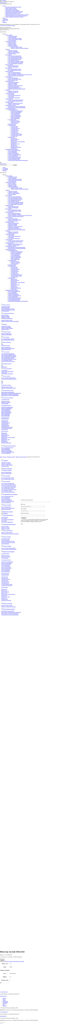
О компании (5, 19)
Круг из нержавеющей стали (14, 150)
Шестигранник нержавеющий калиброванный (18, 160)
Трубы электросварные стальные (15, 39)
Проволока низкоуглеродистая (14, 87)
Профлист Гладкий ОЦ (13, 92)
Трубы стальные (9, 35)
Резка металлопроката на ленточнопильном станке (16, 15)
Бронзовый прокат (12, 124)
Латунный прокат (12, 125)
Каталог (4, 456)
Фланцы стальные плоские (16, 47)
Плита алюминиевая (15, 117)
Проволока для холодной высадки (15, 85)
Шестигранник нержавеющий (14, 157)
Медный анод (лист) (15, 143)
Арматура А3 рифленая (13, 51)
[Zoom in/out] (4, 1022)
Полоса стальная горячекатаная (14, 79)
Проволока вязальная (12, 83)
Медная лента (14, 148)
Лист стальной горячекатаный (14, 55)
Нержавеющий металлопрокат (12, 149)
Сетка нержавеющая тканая (14, 159)
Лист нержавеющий (12, 151)
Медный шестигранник (16, 147)
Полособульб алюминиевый (17, 110)
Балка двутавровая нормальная (14, 73)
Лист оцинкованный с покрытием (15, 63)
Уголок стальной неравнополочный (15, 99)
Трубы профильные (12, 37)
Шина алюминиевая (15, 118)
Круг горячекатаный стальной (14, 69)
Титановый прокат (12, 119)
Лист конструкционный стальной (15, 58)
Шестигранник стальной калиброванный (16, 107)
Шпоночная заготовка (13, 80)
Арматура (8, 49)
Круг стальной (9, 68)
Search (15, 165)
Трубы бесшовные (12, 40)
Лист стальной (9, 54)
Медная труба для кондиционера (18, 141)
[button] (6, 3)
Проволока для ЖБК (12, 84)
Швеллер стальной (9, 102)
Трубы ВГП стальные (12, 36)
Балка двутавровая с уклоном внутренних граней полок (20, 74)
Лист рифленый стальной (13, 60)
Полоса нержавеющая (12, 152)
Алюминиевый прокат (13, 109)
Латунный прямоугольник (16, 133)
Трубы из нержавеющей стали (14, 154)
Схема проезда (10, 620)
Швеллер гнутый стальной (13, 104)
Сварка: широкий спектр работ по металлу (14, 16)
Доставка (2, 620)
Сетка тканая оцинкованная (14, 97)
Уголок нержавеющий (13, 155)
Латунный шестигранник (16, 135)
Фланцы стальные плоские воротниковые (19, 48)
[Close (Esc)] (0, 1022)
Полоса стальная (9, 76)
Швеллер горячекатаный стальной (15, 103)
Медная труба (14, 140)
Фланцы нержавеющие (13, 46)
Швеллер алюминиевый (16, 116)
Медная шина (14, 142)
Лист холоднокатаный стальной (15, 57)
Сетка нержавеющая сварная (14, 158)
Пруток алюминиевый (15, 113)
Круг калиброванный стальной (14, 70)
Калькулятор (5, 20)
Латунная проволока (15, 128)
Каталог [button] (4, 33)
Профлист (8, 89)
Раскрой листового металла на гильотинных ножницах (17, 14)
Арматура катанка (12, 53)
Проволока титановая (15, 121)
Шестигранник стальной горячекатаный (16, 106)
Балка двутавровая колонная (14, 72)
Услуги (4, 5)
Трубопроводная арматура (11, 41)
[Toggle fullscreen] (3, 1022)
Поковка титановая (15, 120)
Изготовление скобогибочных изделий (14, 12)
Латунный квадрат (15, 130)
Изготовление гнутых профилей (12, 10)
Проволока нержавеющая (13, 86)
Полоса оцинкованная (12, 77)
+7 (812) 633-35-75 (4, 25)
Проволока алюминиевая (13, 82)
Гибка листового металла (11, 8)
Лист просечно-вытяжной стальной (15, 61)
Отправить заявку (11, 25)
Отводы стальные (12, 42)
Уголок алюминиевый (15, 115)
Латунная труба (14, 129)
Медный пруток (14, 146)
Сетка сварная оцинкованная (14, 95)
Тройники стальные (12, 44)
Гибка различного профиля (11, 9)
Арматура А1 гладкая (12, 50)
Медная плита (14, 138)
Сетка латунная (14, 126)
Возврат (15, 620)
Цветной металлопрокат (11, 108)
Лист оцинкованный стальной (14, 59)
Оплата (5, 620)
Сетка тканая (11, 96)
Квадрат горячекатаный (13, 66)
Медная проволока (15, 139)
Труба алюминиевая (15, 114)
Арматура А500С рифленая (14, 52)
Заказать (2, 960)
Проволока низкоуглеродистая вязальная (16, 88)
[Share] (1, 1022)
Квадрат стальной (9, 64)
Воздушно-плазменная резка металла (13, 6)
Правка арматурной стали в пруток (13, 13)
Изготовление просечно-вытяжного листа (14, 11)
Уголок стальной (9, 98)
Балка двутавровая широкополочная (15, 75)
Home (1, 456)
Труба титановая (14, 122)
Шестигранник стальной (11, 105)
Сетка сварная (11, 94)
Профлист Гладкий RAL (13, 91)
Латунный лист (14, 131)
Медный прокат (11, 137)
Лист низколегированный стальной (15, 62)
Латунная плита (14, 127)
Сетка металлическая (10, 93)
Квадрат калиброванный (13, 65)
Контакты (5, 22)
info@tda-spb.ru (3, 2)
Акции (4, 17)
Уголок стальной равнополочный (15, 100)
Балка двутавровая (9, 71)
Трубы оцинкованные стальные (14, 38)
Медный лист (14, 144)
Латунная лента (14, 136)
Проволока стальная (10, 81)
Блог (4, 21)
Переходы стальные (12, 43)
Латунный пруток (15, 132)
